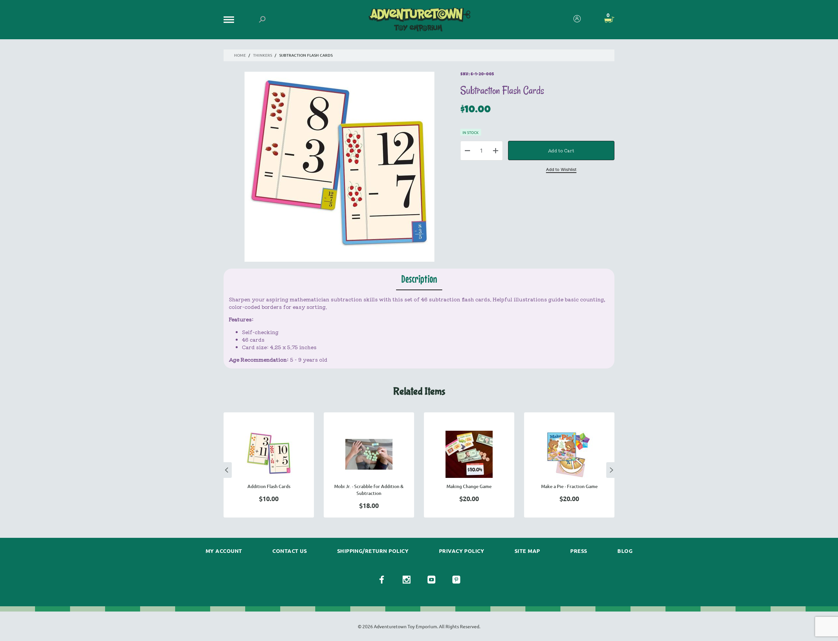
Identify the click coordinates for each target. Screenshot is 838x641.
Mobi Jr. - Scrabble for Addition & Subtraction (369, 489)
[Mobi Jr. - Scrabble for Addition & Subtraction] (369, 454)
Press (578, 551)
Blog (624, 551)
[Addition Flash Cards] (268, 454)
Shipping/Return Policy (373, 551)
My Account (224, 551)
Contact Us (289, 551)
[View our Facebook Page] (382, 580)
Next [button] (611, 470)
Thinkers (262, 55)
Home (240, 55)
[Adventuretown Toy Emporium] (419, 20)
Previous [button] (226, 470)
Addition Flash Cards (268, 486)
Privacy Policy (461, 551)
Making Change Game (469, 486)
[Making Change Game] (469, 454)
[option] (269, 465)
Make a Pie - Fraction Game (569, 486)
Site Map (527, 551)
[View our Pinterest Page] (456, 580)
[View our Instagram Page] (406, 580)
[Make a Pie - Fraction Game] (569, 454)
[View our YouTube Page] (431, 580)
